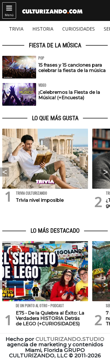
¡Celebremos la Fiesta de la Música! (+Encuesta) (69, 95)
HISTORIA (42, 29)
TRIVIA (16, 29)
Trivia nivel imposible (40, 200)
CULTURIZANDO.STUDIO (70, 339)
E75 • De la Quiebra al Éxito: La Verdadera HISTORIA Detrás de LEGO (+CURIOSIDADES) (50, 318)
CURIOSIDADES (78, 29)
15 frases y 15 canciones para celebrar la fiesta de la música (72, 67)
